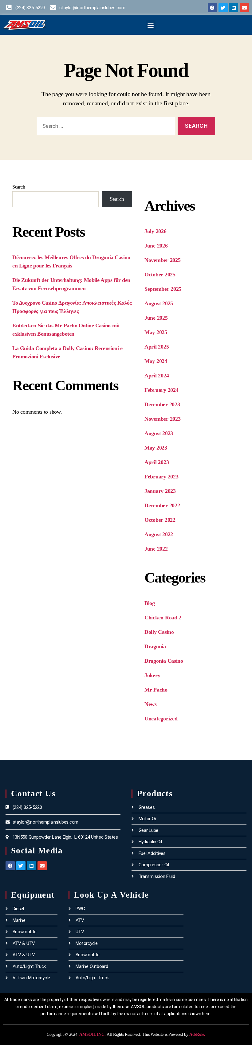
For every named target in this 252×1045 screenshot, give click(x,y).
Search (18, 186)
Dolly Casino (159, 632)
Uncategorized (161, 719)
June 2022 (156, 549)
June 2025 (156, 318)
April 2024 (156, 375)
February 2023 (161, 477)
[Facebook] (212, 7)
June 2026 (156, 246)
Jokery (152, 675)
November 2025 (162, 260)
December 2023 (162, 404)
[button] (151, 25)
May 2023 (155, 448)
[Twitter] (223, 7)
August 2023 (158, 433)
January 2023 (160, 491)
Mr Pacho (155, 690)
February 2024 (161, 390)
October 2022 (159, 520)
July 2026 (155, 231)
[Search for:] (104, 127)
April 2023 (156, 462)
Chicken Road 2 (162, 617)
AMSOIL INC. (92, 1034)
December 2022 (162, 505)
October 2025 (159, 274)
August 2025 (158, 303)
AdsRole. (197, 1034)
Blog (149, 603)
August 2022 (158, 534)
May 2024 (155, 361)
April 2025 (156, 347)
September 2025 (162, 289)
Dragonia (155, 646)
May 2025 (155, 332)
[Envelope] (244, 7)
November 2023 (162, 419)
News (150, 704)
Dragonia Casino (163, 661)
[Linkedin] (233, 7)
